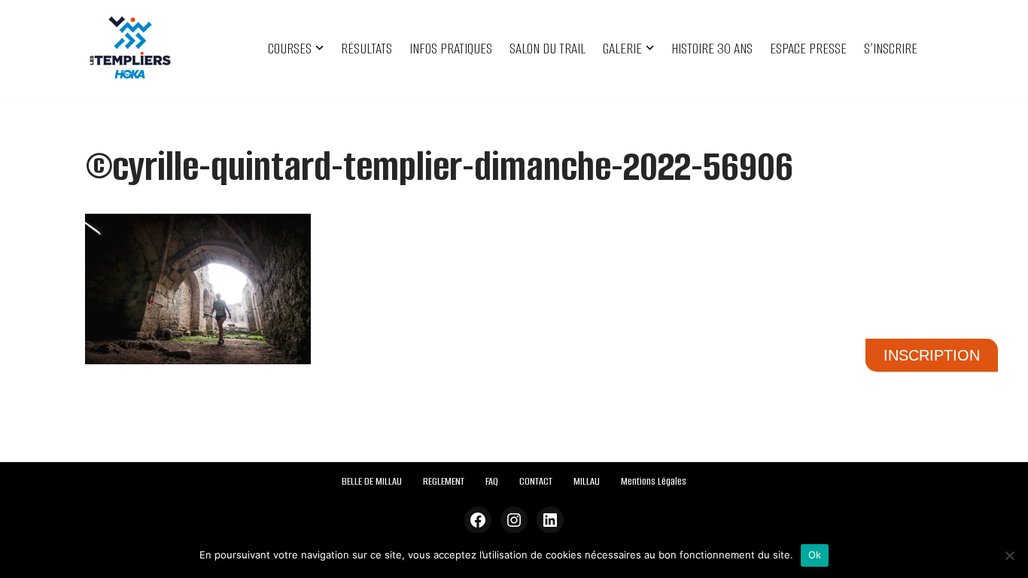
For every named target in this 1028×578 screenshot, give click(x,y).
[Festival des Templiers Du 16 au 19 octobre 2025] (130, 48)
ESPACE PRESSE (808, 48)
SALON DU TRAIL (547, 48)
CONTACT (535, 481)
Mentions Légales (653, 481)
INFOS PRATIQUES (450, 48)
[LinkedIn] (550, 520)
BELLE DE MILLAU (372, 481)
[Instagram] (514, 520)
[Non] (1009, 555)
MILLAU (586, 481)
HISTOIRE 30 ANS (712, 48)
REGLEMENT (443, 481)
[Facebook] (477, 520)
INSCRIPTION (932, 355)
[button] (319, 48)
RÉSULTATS (366, 48)
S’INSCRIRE (890, 48)
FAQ (491, 481)
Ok (815, 555)
